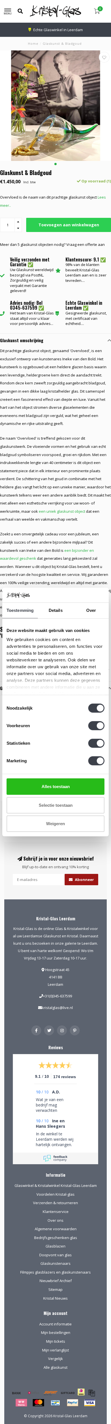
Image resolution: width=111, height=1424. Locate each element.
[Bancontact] (55, 1403)
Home (33, 43)
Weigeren (55, 823)
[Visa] (90, 1403)
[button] (55, 164)
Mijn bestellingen (55, 1332)
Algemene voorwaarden (56, 1228)
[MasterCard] (38, 1403)
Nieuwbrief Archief (56, 1280)
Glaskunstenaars (55, 1263)
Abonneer (84, 879)
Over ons (55, 1220)
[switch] (96, 725)
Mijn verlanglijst (55, 1350)
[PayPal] (72, 1403)
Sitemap (55, 1289)
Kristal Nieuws (55, 1298)
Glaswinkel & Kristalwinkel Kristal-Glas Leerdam (56, 1185)
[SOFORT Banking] (51, 1393)
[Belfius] (33, 1393)
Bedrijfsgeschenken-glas (55, 1237)
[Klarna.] (21, 1403)
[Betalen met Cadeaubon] (92, 1393)
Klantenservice (56, 1211)
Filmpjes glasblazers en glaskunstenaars (55, 1272)
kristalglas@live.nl (57, 1007)
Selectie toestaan (56, 805)
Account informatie (55, 1324)
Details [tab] (56, 610)
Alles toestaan (56, 786)
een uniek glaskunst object (62, 511)
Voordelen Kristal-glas (55, 1194)
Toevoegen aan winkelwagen (68, 224)
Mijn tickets (55, 1341)
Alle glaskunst (55, 1367)
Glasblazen (55, 1246)
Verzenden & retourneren (55, 1202)
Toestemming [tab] (20, 610)
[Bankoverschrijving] (16, 1393)
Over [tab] (91, 610)
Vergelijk (55, 1358)
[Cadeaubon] (68, 1393)
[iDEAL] (81, 1395)
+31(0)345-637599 (57, 996)
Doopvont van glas (55, 1254)
